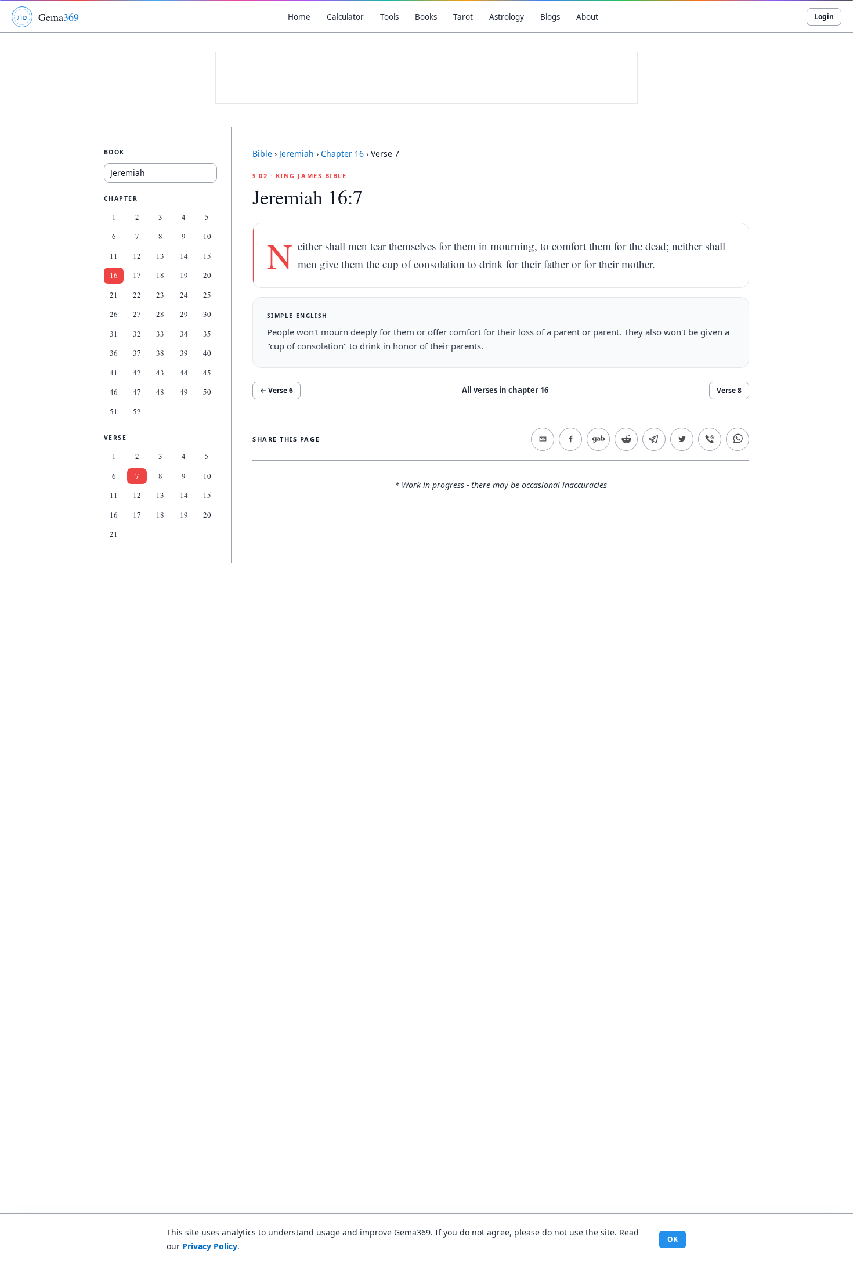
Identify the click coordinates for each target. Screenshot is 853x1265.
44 (184, 372)
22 (137, 295)
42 (137, 372)
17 (137, 275)
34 (184, 333)
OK (672, 1239)
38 (160, 353)
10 (207, 236)
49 (184, 391)
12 (137, 256)
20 (207, 275)
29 (184, 314)
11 (114, 256)
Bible (262, 153)
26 (114, 314)
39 (184, 353)
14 (184, 256)
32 (137, 333)
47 (137, 391)
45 (207, 372)
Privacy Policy (209, 1246)
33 (160, 333)
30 (207, 314)
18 (160, 275)
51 (114, 411)
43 (160, 372)
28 (160, 314)
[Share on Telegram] (654, 439)
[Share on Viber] (710, 439)
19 (184, 275)
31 (114, 333)
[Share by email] (543, 439)
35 (207, 333)
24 (184, 295)
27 (137, 314)
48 (160, 391)
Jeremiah (296, 153)
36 (114, 353)
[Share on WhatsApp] (738, 439)
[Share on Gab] (598, 439)
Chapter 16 (342, 153)
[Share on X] (682, 439)
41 (114, 372)
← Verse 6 (276, 390)
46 (114, 391)
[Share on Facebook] (570, 439)
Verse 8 (729, 390)
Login (824, 16)
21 (114, 295)
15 (207, 256)
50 (207, 391)
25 (207, 295)
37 (137, 353)
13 (160, 256)
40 (207, 353)
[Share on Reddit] (626, 439)
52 (137, 411)
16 (114, 275)
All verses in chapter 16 (505, 390)
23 (160, 295)
